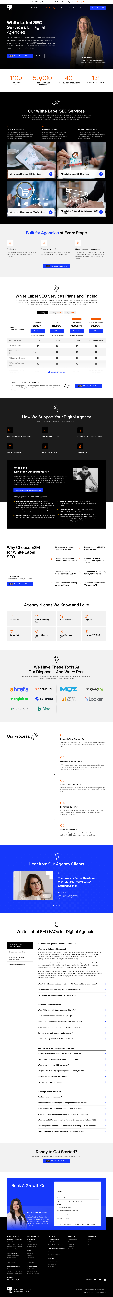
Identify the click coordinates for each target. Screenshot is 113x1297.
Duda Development (12, 1260)
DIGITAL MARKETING (33, 1236)
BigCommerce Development (14, 1273)
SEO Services (31, 1239)
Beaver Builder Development (14, 1246)
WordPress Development (14, 1239)
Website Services (13, 1236)
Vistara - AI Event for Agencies (55, 1244)
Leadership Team (72, 1239)
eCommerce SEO (31, 1246)
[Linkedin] (105, 1280)
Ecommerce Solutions (13, 1266)
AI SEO (29, 1242)
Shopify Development (12, 1268)
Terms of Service (88, 1289)
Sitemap (104, 1289)
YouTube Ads (30, 1260)
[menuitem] (37, 8)
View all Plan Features (58, 372)
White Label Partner (53, 1261)
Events (90, 1242)
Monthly (42, 313)
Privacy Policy (79, 1289)
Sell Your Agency (52, 1264)
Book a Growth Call (98, 8)
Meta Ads (29, 1255)
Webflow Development (13, 1255)
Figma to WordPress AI (54, 1254)
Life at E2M (71, 1246)
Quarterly (56, 313)
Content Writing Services (33, 1268)
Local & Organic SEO (32, 1244)
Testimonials (71, 1244)
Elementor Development (13, 1242)
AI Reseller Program (53, 1239)
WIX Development (11, 1257)
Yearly (70, 313)
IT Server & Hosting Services (15, 1280)
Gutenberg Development (13, 1249)
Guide (89, 1244)
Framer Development (12, 1262)
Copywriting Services (32, 1271)
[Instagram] (100, 1280)
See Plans (39, 56)
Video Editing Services (33, 1273)
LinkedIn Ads (30, 1257)
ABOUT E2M (71, 1236)
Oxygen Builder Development (14, 1244)
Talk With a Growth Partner (22, 56)
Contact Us (71, 1249)
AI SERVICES (51, 1236)
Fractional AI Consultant (54, 1242)
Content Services (32, 1266)
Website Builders (12, 1253)
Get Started (37, 331)
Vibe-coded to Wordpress (54, 1252)
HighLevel (10, 1277)
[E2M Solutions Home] (9, 7)
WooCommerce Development (14, 1271)
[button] (42, 8)
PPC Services (31, 1250)
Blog (89, 1239)
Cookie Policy (97, 1289)
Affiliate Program (52, 1266)
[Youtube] (95, 1280)
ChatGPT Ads (30, 1262)
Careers (70, 1242)
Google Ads (30, 1253)
